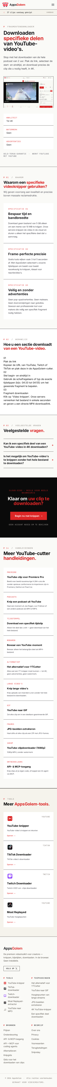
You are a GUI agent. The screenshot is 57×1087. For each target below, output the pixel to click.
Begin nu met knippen (28, 515)
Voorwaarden (37, 1043)
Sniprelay (35, 1052)
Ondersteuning (11, 1034)
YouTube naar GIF (39, 990)
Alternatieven (10, 1050)
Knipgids (8, 1055)
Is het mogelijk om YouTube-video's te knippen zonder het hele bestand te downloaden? (26, 460)
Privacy (35, 1034)
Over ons (35, 1030)
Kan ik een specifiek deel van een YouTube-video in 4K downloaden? (26, 445)
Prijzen (7, 1030)
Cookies (35, 1039)
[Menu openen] (53, 5)
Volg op (10, 968)
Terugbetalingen (39, 1048)
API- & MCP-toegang (14, 1039)
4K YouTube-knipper (41, 1009)
